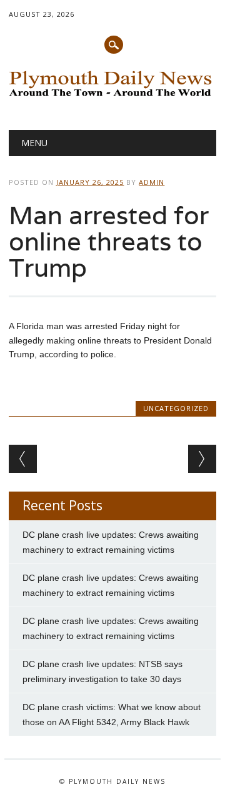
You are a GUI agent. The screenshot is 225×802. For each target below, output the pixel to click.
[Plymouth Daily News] (112, 97)
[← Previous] (23, 459)
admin (151, 182)
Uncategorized (176, 408)
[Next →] (202, 459)
